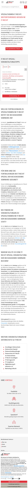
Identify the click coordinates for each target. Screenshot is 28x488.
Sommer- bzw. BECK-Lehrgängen (14, 153)
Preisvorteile (4, 323)
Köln (24, 238)
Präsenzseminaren (13, 151)
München (17, 238)
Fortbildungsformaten (13, 147)
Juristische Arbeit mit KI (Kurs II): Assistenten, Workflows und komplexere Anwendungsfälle (12, 76)
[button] (25, 69)
